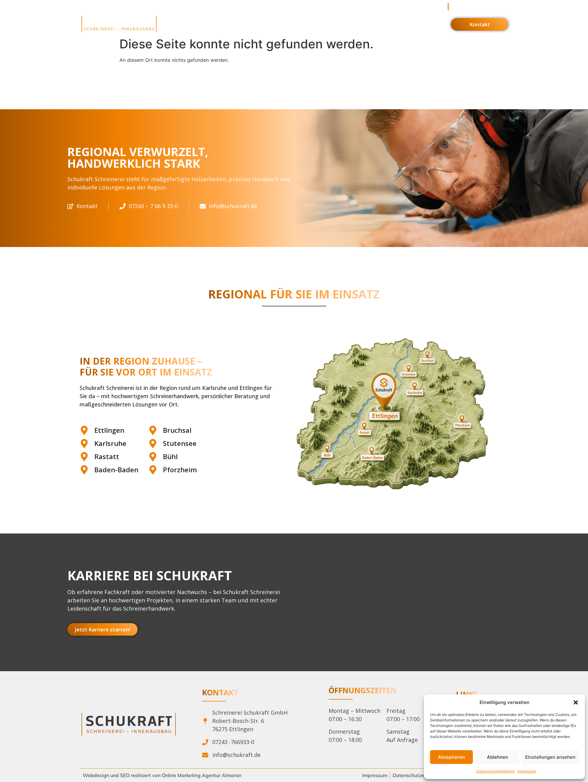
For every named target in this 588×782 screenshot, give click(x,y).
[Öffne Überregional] (374, 23)
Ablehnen (497, 757)
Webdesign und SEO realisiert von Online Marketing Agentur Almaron (162, 775)
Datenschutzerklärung (495, 771)
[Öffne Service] (317, 23)
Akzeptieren (451, 757)
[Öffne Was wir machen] (224, 23)
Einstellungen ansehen (550, 757)
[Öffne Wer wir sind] (279, 23)
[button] (576, 702)
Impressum (527, 771)
